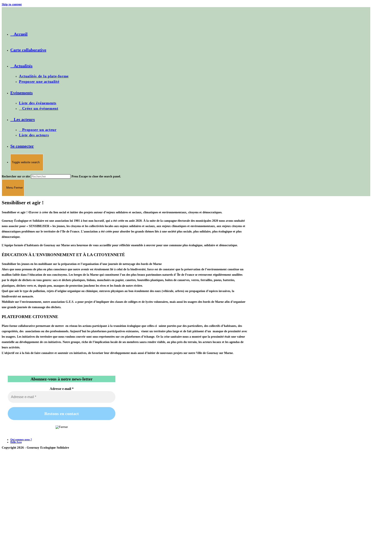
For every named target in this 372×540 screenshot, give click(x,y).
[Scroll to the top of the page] (3, 452)
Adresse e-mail (62, 389)
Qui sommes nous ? (21, 439)
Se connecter (22, 146)
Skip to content (12, 4)
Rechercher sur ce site (16, 176)
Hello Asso (16, 442)
